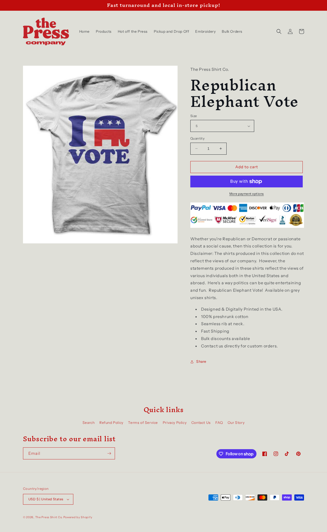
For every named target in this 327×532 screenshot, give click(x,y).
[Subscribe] (109, 453)
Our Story (236, 422)
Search (89, 422)
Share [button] (201, 361)
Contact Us (201, 422)
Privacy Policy (174, 422)
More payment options (246, 194)
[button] (279, 31)
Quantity (197, 138)
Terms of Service (143, 422)
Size (193, 116)
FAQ (219, 422)
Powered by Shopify (77, 517)
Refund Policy (111, 422)
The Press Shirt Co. (49, 517)
